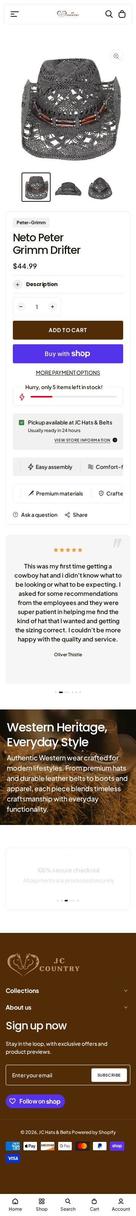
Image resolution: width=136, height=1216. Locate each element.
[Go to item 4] (76, 692)
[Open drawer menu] (15, 14)
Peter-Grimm (31, 222)
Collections (22, 990)
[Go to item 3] (72, 692)
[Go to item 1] (56, 692)
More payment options (68, 372)
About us (18, 1007)
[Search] (109, 14)
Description (42, 284)
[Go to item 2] (64, 692)
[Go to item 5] (80, 692)
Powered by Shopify (94, 1132)
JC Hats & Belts (55, 1132)
